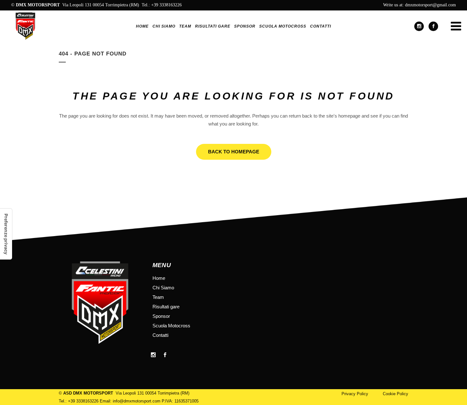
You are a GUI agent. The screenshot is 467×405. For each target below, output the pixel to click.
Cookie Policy (395, 393)
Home (158, 278)
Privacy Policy (355, 393)
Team (158, 297)
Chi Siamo (163, 288)
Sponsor (161, 316)
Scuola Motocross (171, 326)
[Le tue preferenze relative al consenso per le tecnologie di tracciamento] (6, 234)
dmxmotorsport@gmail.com (430, 5)
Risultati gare (165, 307)
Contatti (160, 335)
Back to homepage (233, 151)
